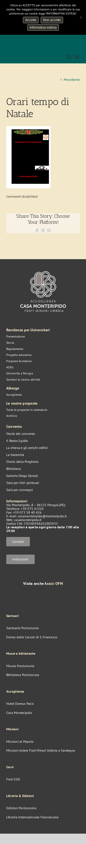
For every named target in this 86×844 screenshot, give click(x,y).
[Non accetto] (81, 17)
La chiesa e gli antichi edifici (27, 448)
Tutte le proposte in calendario (26, 410)
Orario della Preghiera (22, 461)
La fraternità (15, 455)
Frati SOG (13, 779)
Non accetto (52, 20)
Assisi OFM (53, 583)
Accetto (30, 20)
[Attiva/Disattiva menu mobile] (77, 57)
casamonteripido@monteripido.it (42, 516)
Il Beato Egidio (17, 441)
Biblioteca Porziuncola (22, 675)
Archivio (11, 416)
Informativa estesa (43, 27)
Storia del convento (20, 434)
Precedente (72, 79)
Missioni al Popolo (20, 741)
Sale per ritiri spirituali (22, 483)
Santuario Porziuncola (22, 628)
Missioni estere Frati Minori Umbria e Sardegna (40, 750)
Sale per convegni (19, 490)
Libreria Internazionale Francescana (32, 817)
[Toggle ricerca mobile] (69, 57)
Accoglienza (14, 395)
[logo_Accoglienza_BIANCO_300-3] (43, 269)
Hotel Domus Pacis (20, 703)
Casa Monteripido (19, 713)
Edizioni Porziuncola (21, 808)
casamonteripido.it (27, 520)
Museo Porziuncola (20, 666)
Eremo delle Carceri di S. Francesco (31, 637)
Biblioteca (13, 469)
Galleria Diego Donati (22, 476)
